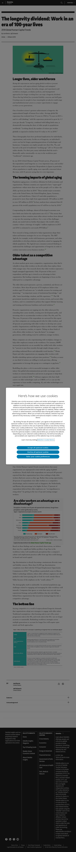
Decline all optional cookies (38, 452)
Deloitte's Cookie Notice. (45, 440)
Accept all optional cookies (38, 448)
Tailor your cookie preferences (38, 457)
